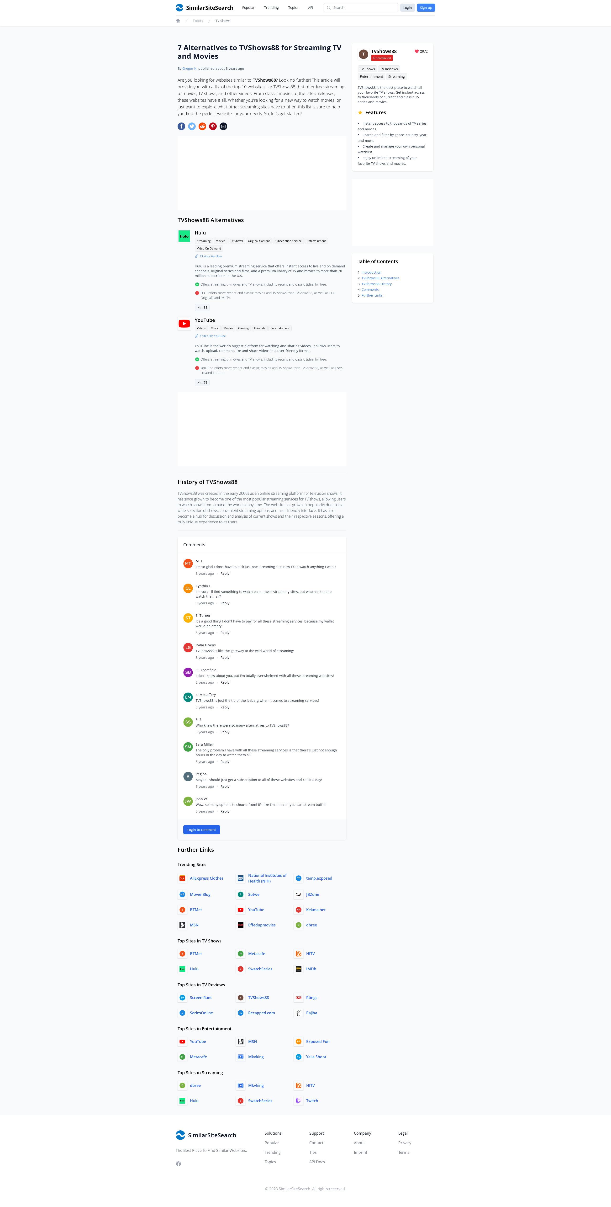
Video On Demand (209, 248)
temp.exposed (319, 878)
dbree (311, 925)
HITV (310, 953)
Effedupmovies (262, 925)
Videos (201, 328)
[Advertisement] (261, 173)
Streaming (204, 241)
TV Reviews (389, 69)
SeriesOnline (201, 1013)
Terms (403, 1152)
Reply (225, 573)
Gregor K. (189, 68)
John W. (202, 799)
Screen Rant (201, 997)
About (359, 1142)
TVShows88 (258, 997)
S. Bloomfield (206, 670)
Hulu (200, 232)
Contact (316, 1142)
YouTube (205, 320)
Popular (248, 7)
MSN (194, 925)
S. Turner (203, 615)
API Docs (317, 1161)
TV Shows (223, 20)
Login (407, 7)
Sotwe (253, 894)
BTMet (196, 909)
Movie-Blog (200, 894)
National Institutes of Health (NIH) (267, 878)
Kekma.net (316, 909)
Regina (201, 774)
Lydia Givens (206, 645)
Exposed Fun (318, 1041)
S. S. (199, 719)
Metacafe (256, 953)
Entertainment (316, 241)
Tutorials (259, 328)
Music (215, 328)
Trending (271, 7)
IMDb (311, 969)
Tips (313, 1152)
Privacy (404, 1142)
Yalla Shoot (316, 1056)
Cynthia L (203, 586)
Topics (293, 7)
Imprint (360, 1152)
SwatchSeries (260, 969)
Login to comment (201, 829)
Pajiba (311, 1013)
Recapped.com (261, 1013)
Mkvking (256, 1056)
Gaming (243, 328)
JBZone (312, 894)
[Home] (178, 20)
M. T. (200, 561)
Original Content (259, 241)
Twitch (312, 1100)
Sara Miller (204, 744)
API (310, 7)
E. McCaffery (206, 694)
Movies (220, 241)
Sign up (426, 7)
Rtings (311, 997)
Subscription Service (288, 241)
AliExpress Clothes (206, 878)
